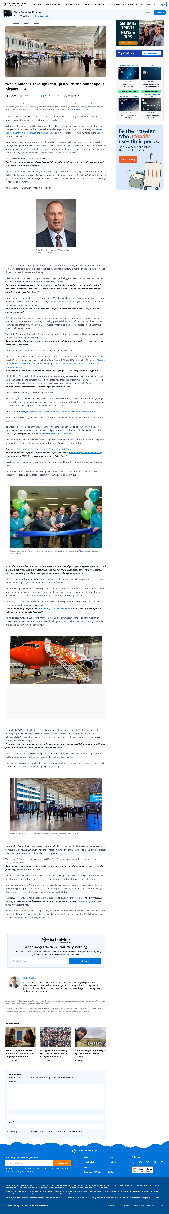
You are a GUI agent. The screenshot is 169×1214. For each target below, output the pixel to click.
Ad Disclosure (145, 4)
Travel (36, 23)
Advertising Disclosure (80, 109)
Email (10, 1122)
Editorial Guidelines (155, 1205)
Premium (112, 1162)
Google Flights (90, 1162)
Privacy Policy (124, 1205)
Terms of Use (138, 1205)
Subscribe (62, 1163)
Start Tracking (128, 159)
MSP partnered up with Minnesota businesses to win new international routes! (58, 411)
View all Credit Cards (151, 53)
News (26, 23)
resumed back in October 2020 (56, 433)
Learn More (45, 16)
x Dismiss (148, 12)
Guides (111, 1172)
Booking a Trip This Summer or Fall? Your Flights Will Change (45, 449)
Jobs (109, 1167)
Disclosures (111, 1205)
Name (11, 1112)
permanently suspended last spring (85, 452)
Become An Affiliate (92, 1172)
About (86, 1157)
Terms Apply (7, 16)
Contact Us (112, 1157)
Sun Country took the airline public (55, 608)
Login (162, 4)
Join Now (84, 961)
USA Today (85, 901)
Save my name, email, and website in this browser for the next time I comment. (46, 1131)
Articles (16, 23)
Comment (12, 1081)
